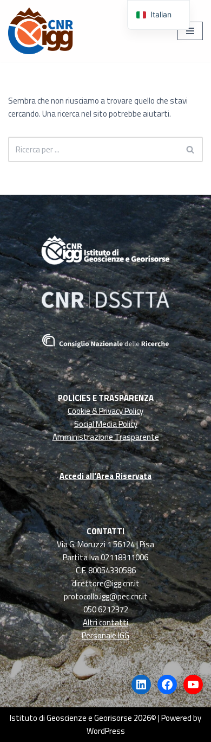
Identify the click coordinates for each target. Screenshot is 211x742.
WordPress (106, 731)
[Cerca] (191, 149)
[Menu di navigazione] (190, 31)
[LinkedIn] (141, 684)
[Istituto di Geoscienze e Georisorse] (40, 31)
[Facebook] (167, 684)
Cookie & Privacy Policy (105, 411)
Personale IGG (105, 635)
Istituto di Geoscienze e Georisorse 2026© (83, 718)
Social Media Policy (105, 424)
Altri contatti (105, 622)
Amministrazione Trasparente (105, 437)
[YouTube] (193, 684)
